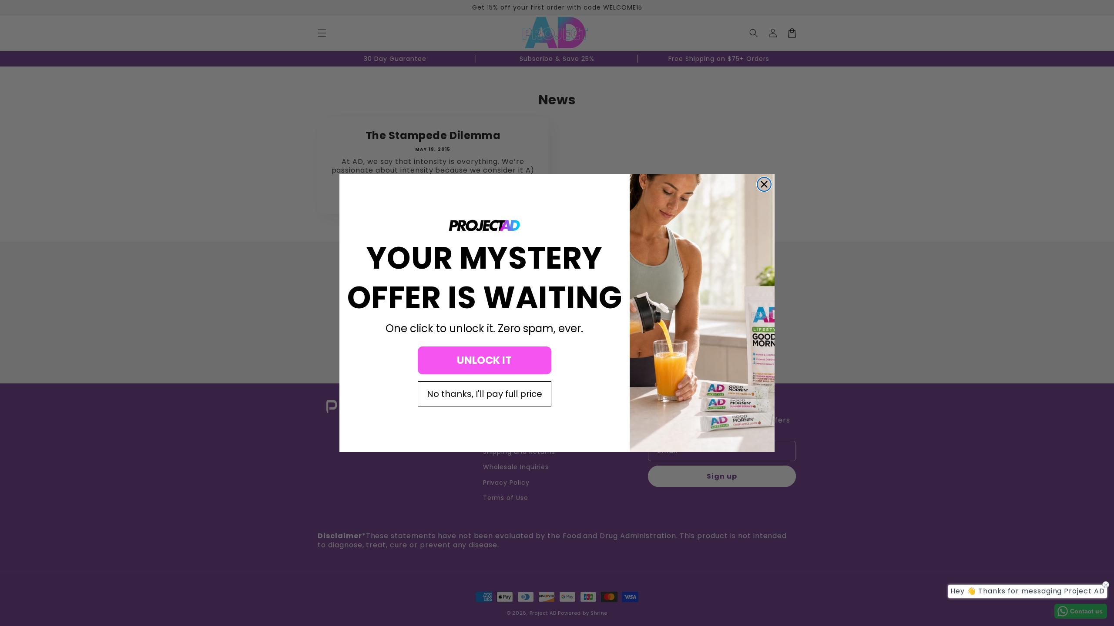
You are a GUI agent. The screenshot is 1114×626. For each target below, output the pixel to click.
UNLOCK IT (484, 360)
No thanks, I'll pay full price (484, 394)
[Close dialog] (764, 184)
